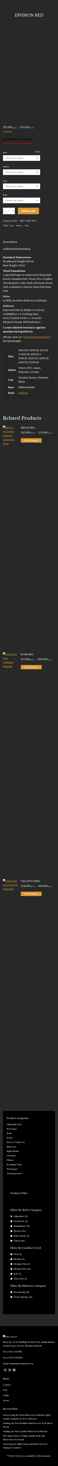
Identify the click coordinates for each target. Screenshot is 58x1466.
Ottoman (11, 1155)
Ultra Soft (20, 1278)
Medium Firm (22, 1264)
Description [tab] (10, 242)
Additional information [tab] (17, 249)
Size (5, 152)
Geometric (21, 1221)
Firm (18, 1254)
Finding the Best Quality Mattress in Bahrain (25, 1431)
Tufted (19, 1240)
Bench (10, 1137)
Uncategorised (14, 1173)
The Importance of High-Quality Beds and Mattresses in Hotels (24, 1437)
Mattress (19, 225)
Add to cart (28, 210)
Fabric (6, 166)
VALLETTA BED (30, 881)
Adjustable (21, 1216)
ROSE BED (27, 654)
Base (5, 195)
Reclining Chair (14, 1164)
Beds (14, 221)
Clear (37, 151)
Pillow (27, 225)
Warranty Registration (36, 337)
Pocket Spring (23, 1297)
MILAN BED (28, 427)
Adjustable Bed (14, 1124)
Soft (17, 1273)
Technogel (12, 1169)
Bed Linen (12, 1128)
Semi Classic (21, 1236)
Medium (19, 1259)
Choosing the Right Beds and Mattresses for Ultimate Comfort (25, 1446)
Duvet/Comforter (16, 1142)
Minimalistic (22, 1226)
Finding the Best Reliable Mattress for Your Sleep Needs (28, 1425)
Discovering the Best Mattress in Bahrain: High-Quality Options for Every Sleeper (27, 1417)
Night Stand (13, 1151)
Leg (5, 180)
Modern (23, 393)
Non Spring (22, 1292)
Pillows (10, 1160)
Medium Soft (22, 1269)
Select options (31, 440)
